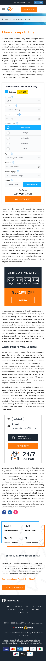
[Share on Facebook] (4, 512)
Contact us (23, 613)
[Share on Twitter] (10, 512)
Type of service (10, 106)
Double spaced (32, 184)
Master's (24, 143)
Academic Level (10, 124)
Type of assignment (11, 115)
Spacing (7, 180)
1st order (17, 92)
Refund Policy (37, 633)
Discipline (8, 163)
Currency (8, 97)
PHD (25, 149)
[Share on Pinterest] (15, 512)
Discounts (36, 606)
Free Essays (30, 610)
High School (25, 127)
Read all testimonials (13, 587)
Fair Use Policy (23, 636)
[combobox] (23, 118)
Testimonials (12, 610)
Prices (28, 606)
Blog (21, 610)
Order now (29, 9)
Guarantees (19, 606)
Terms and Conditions (12, 633)
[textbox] (25, 167)
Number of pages (10, 171)
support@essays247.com (24, 428)
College (25, 133)
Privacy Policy (26, 633)
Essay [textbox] (11, 119)
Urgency (7, 154)
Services (8, 606)
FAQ (37, 610)
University (25, 138)
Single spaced (13, 184)
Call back (38, 2)
